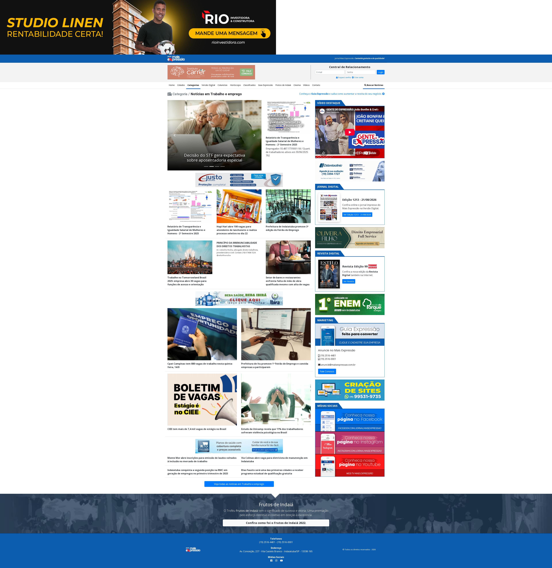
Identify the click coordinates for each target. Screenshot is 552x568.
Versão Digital (208, 85)
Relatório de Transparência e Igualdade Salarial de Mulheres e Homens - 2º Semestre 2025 (285, 141)
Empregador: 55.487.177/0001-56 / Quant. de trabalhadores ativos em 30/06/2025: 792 (288, 152)
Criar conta (358, 77)
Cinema (297, 85)
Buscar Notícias (374, 85)
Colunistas (222, 85)
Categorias (193, 85)
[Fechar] (546, 4)
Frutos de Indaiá (283, 85)
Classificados (249, 85)
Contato (316, 85)
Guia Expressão (265, 85)
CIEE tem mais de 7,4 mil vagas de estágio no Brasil (196, 429)
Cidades (181, 85)
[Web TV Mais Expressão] (349, 465)
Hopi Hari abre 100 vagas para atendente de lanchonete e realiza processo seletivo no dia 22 (237, 230)
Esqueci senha (344, 77)
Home (172, 85)
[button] (174, 135)
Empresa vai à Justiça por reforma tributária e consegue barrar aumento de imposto (214, 155)
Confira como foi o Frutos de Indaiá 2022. (276, 523)
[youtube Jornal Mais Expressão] (281, 560)
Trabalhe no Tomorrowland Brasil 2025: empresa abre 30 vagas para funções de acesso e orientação (186, 281)
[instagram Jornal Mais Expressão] (276, 560)
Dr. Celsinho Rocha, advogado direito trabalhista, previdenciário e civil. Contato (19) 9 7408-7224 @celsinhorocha (237, 253)
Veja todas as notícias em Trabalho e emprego (239, 484)
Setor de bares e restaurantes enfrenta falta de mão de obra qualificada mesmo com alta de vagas (287, 281)
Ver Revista (349, 281)
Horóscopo (235, 85)
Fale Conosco (327, 371)
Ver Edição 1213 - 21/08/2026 (357, 214)
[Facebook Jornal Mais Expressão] (349, 420)
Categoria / (182, 94)
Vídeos (306, 85)
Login (380, 72)
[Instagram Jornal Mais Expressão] (349, 443)
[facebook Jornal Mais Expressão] (271, 560)
